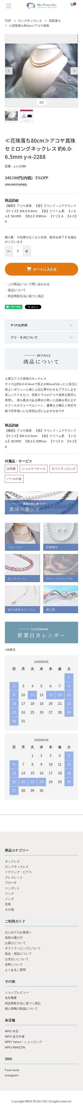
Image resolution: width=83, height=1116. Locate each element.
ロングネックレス (30, 20)
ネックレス (12, 861)
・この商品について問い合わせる (27, 284)
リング (9, 893)
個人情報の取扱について (21, 1008)
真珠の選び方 (14, 937)
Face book (12, 1070)
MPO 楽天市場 (14, 1036)
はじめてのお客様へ (18, 932)
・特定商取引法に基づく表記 (24, 296)
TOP (8, 20)
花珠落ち (55, 20)
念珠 (8, 904)
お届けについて (15, 943)
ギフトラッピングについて (23, 948)
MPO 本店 (12, 1031)
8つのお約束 (19, 325)
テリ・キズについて (24, 337)
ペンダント (12, 888)
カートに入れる (45, 269)
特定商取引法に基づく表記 (23, 1003)
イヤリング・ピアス (18, 872)
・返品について (15, 290)
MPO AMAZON (15, 1047)
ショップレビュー (17, 992)
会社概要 (11, 997)
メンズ (9, 899)
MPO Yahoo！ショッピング (23, 1042)
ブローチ (11, 882)
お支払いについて (17, 959)
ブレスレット (14, 877)
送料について (14, 964)
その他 (9, 909)
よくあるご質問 (15, 969)
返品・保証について (18, 953)
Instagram (12, 1075)
